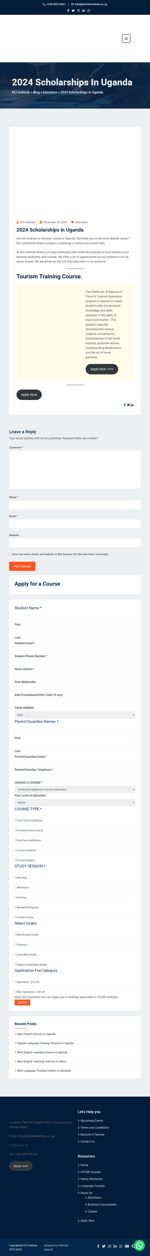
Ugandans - (28, 982)
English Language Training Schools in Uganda (45, 1043)
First (17, 624)
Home (84, 1165)
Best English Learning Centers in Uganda (42, 1052)
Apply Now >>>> (101, 369)
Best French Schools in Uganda (36, 1034)
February (22, 944)
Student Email (25, 643)
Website (14, 535)
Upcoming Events (91, 1120)
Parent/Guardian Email (31, 756)
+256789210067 (55, 4)
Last (17, 637)
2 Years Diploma (26, 850)
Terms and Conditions (94, 1127)
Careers (92, 1211)
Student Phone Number (31, 656)
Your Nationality (25, 682)
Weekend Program (27, 907)
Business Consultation (102, 1204)
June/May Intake (27, 954)
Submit (22, 1002)
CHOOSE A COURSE (29, 782)
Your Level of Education (30, 795)
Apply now (21, 1166)
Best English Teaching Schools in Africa (41, 1061)
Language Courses (92, 1186)
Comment (16, 447)
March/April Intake (28, 934)
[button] (139, 1245)
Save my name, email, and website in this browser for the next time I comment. (60, 554)
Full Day (21, 897)
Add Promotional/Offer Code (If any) (39, 695)
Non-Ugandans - (31, 991)
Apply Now (29, 394)
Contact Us (87, 1141)
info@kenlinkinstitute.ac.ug (91, 4)
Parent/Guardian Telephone (34, 769)
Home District (24, 669)
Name (13, 497)
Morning (22, 877)
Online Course (25, 917)
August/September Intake (32, 964)
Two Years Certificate (29, 820)
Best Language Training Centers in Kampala (44, 1070)
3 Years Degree (26, 860)
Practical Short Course (30, 830)
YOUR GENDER (24, 708)
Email (13, 516)
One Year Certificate (29, 840)
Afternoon (23, 887)
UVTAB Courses (90, 1172)
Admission (94, 1197)
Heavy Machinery (91, 1179)
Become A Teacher (92, 1134)
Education (82, 222)
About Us (86, 1193)
